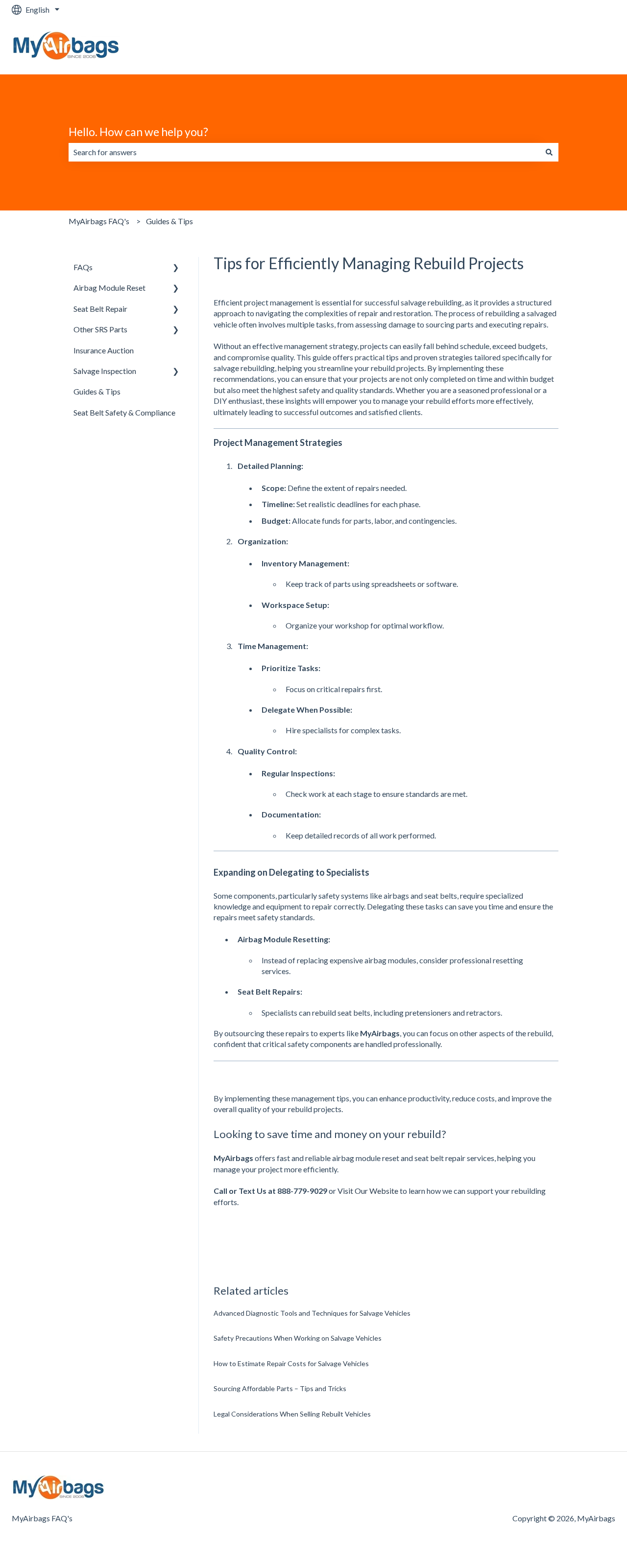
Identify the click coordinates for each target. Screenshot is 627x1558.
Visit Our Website (368, 1190)
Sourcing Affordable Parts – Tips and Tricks (280, 1388)
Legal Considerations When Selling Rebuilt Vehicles (292, 1414)
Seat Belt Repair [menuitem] (100, 308)
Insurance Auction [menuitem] (103, 350)
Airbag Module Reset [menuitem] (109, 287)
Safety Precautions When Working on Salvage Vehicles (298, 1338)
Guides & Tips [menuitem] (97, 391)
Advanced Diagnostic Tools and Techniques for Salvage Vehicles (312, 1313)
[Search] (549, 152)
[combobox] (304, 152)
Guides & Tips (169, 221)
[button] (176, 268)
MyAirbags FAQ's (99, 221)
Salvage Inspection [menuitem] (104, 370)
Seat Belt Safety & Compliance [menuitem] (124, 412)
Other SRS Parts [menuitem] (100, 329)
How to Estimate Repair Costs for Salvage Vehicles (291, 1363)
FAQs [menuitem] (83, 267)
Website (591, 46)
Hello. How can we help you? (138, 132)
